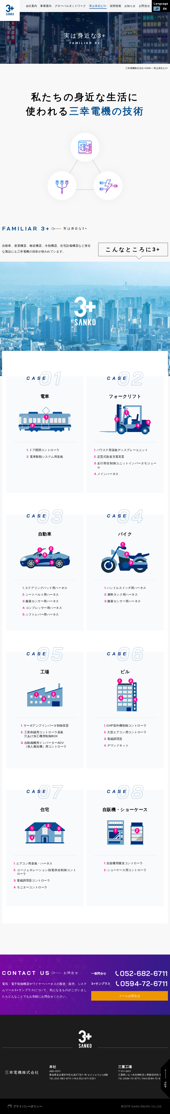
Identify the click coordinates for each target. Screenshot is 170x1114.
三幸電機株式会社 (22, 1072)
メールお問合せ (129, 996)
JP (157, 8)
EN (165, 8)
